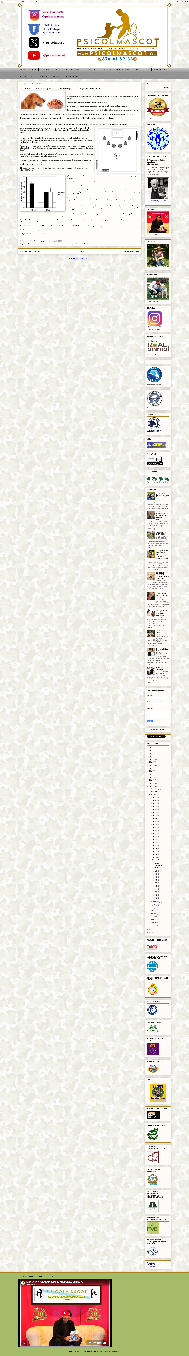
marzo (153, 920)
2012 (151, 786)
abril (152, 917)
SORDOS (23, 77)
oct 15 (155, 845)
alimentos (41, 244)
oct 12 (155, 854)
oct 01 (155, 898)
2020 (151, 765)
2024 (151, 753)
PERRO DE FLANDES (72, 77)
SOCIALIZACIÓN (90, 73)
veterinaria (113, 244)
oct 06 (155, 883)
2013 (151, 783)
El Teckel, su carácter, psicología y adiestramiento (156, 162)
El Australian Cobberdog (160, 668)
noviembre (155, 792)
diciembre (154, 789)
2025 (151, 750)
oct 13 (155, 851)
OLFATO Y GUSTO (159, 69)
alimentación (32, 244)
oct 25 (155, 815)
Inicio (81, 251)
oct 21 (155, 827)
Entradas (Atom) (85, 258)
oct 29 (155, 803)
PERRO (147, 69)
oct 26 (155, 812)
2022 (151, 759)
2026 (151, 747)
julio (152, 908)
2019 (151, 768)
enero (153, 926)
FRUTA (32, 77)
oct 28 (155, 806)
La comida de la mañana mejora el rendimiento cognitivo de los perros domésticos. (60, 88)
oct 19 (155, 833)
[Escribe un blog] (55, 241)
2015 (151, 777)
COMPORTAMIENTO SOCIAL (71, 73)
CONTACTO (32, 69)
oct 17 (155, 839)
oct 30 (155, 800)
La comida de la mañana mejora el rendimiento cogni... (157, 863)
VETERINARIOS (57, 77)
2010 (151, 932)
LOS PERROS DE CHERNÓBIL (162, 533)
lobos (101, 244)
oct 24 (155, 818)
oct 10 (155, 871)
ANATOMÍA (39, 73)
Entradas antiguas (132, 251)
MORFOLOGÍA (116, 73)
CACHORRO (137, 69)
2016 (151, 774)
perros (106, 244)
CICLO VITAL (103, 73)
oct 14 (155, 848)
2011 (151, 929)
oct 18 (155, 836)
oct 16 (155, 842)
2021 (151, 762)
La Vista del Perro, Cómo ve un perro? (162, 594)
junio (153, 911)
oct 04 (155, 889)
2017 (151, 771)
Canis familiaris (51, 244)
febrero (153, 923)
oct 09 (155, 874)
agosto (153, 905)
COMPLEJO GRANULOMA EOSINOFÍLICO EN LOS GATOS (162, 575)
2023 (151, 756)
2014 (151, 780)
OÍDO (22, 73)
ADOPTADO (157, 73)
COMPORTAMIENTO (142, 73)
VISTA (30, 73)
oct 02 (155, 895)
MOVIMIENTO (43, 77)
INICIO (22, 69)
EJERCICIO (128, 73)
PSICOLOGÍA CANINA (122, 69)
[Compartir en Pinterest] (61, 241)
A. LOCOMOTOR (53, 73)
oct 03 (155, 892)
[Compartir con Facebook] (59, 241)
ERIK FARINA (45, 69)
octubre (154, 795)
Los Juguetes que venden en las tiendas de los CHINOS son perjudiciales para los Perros (157, 555)
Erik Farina (77, 244)
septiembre (155, 902)
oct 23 (155, 821)
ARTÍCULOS (57, 69)
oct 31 (155, 797)
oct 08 (155, 877)
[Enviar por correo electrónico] (53, 241)
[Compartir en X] (57, 241)
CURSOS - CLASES (105, 69)
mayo (153, 914)
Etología (85, 244)
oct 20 (155, 830)
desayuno (69, 244)
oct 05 (155, 886)
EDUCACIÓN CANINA (72, 69)
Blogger (116, 1351)
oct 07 (155, 880)
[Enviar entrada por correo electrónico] (48, 241)
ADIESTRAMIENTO (89, 69)
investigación (93, 244)
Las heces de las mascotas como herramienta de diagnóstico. (161, 612)
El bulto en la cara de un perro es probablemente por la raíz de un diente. (162, 515)
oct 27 (155, 809)
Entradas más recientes (30, 251)
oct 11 (155, 857)
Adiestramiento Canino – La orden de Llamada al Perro (162, 496)
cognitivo (61, 244)
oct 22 (155, 824)
